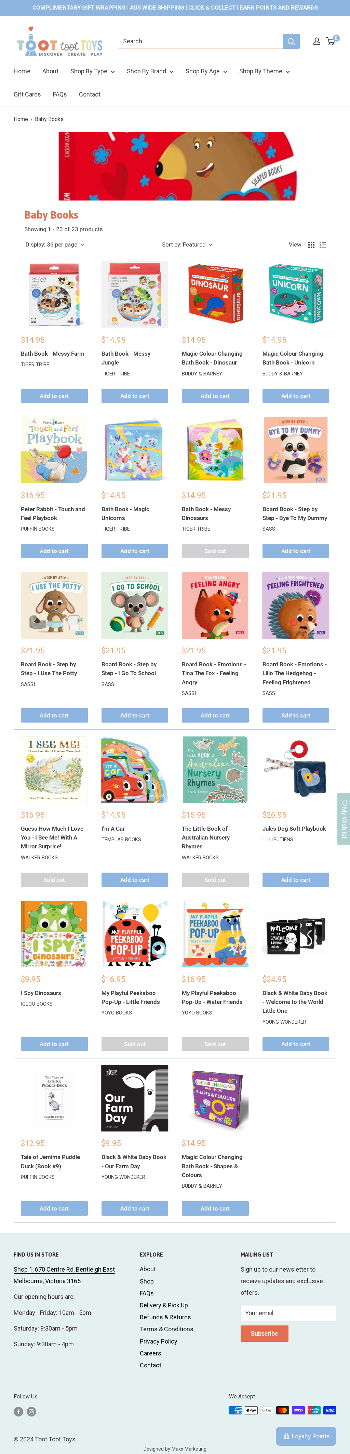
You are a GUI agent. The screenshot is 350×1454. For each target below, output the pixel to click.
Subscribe (264, 1333)
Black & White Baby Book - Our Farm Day (134, 1161)
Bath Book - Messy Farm (52, 353)
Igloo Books (37, 1004)
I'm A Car (113, 828)
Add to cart (54, 395)
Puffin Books (38, 529)
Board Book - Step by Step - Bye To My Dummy (294, 513)
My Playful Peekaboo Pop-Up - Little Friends (131, 997)
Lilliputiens (277, 839)
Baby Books (49, 119)
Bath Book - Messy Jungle (126, 358)
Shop (147, 1281)
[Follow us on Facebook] (18, 1411)
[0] (330, 41)
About (50, 71)
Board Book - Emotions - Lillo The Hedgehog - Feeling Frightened (294, 673)
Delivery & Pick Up (164, 1305)
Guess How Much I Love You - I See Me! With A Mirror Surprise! (52, 837)
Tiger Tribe (35, 364)
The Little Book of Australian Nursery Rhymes (206, 837)
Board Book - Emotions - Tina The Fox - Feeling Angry (214, 673)
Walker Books (39, 858)
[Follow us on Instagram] (31, 1411)
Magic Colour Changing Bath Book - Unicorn (292, 358)
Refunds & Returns (165, 1317)
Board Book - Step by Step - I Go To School (129, 669)
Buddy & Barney (202, 374)
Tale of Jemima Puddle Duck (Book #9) (50, 1161)
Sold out (215, 551)
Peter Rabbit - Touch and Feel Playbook (53, 513)
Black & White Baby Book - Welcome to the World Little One (294, 1002)
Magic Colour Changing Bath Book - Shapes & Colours (212, 1166)
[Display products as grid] (311, 245)
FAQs (60, 94)
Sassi (269, 529)
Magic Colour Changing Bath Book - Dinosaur (212, 358)
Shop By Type (88, 71)
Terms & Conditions (166, 1329)
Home (22, 71)
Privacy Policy (158, 1341)
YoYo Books (117, 1013)
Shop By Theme (260, 71)
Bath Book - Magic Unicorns (125, 513)
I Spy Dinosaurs (41, 993)
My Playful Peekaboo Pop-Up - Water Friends (212, 997)
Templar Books (121, 839)
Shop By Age (203, 71)
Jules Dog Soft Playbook (294, 828)
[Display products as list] (323, 245)
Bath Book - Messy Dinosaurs (206, 513)
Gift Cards (27, 94)
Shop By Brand (146, 71)
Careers (150, 1353)
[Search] (291, 41)
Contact (89, 94)
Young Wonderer (284, 1022)
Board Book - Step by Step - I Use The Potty (49, 669)
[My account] (316, 41)
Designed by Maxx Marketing (175, 1449)
